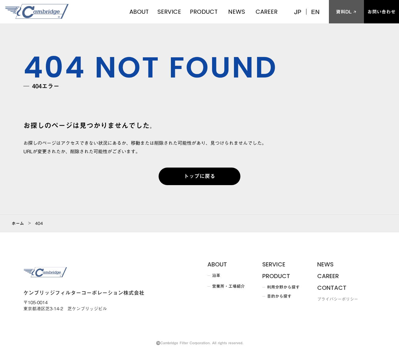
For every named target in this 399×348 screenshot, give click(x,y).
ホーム (18, 223)
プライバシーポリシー (337, 299)
